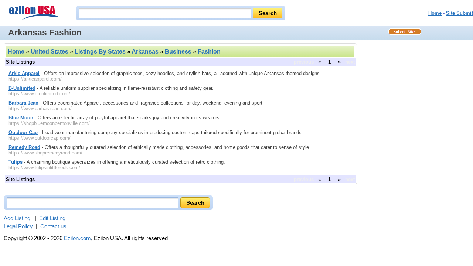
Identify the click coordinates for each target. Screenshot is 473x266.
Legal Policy (18, 226)
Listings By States (100, 51)
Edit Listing (52, 218)
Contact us (53, 226)
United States (49, 51)
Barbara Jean (23, 103)
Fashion (209, 51)
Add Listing (17, 218)
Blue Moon (20, 117)
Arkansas (145, 51)
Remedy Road (24, 147)
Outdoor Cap (23, 132)
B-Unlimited (21, 88)
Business (178, 51)
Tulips (15, 162)
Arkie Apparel (24, 73)
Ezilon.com (77, 238)
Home (435, 13)
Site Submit (459, 13)
